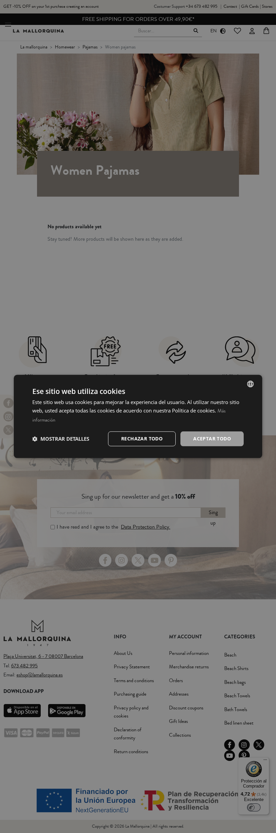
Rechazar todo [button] (142, 438)
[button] (60, 439)
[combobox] (250, 383)
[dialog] (138, 416)
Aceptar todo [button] (212, 438)
